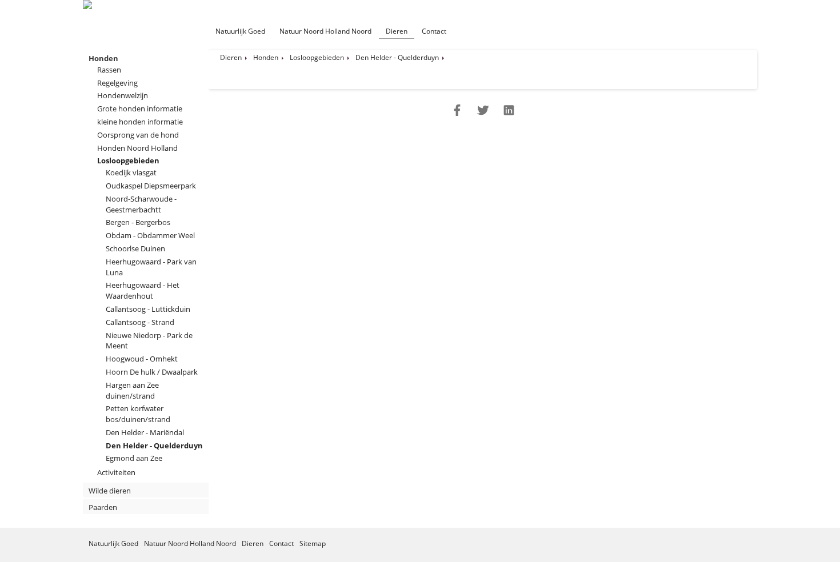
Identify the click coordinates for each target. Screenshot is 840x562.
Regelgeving (117, 83)
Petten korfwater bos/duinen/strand (138, 413)
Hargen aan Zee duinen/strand (132, 390)
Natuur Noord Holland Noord (325, 31)
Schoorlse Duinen (135, 248)
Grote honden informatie (139, 108)
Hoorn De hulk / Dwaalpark (152, 372)
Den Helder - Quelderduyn (154, 445)
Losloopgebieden (128, 160)
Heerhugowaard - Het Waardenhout (142, 290)
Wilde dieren (110, 490)
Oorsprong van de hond (138, 135)
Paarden (103, 507)
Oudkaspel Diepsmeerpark (151, 185)
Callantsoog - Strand (140, 322)
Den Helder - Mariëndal (145, 432)
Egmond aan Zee (134, 458)
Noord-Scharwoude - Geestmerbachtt (141, 204)
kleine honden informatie (140, 122)
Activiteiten (116, 472)
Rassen (109, 70)
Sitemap (312, 543)
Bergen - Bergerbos (138, 222)
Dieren (396, 31)
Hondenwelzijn (122, 95)
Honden (103, 58)
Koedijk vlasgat (131, 172)
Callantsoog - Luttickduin (148, 309)
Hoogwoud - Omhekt (142, 359)
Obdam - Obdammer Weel (150, 235)
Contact (434, 31)
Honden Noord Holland (137, 148)
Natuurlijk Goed (240, 31)
